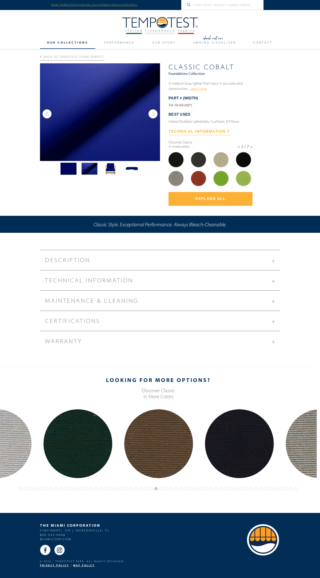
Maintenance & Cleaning (160, 301)
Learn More (198, 88)
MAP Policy (84, 565)
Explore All (211, 199)
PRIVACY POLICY (54, 565)
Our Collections (67, 42)
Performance (119, 42)
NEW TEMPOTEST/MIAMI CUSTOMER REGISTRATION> (94, 4)
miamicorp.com (56, 539)
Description (160, 260)
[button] (47, 113)
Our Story (164, 42)
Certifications (160, 321)
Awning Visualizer (214, 42)
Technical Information (160, 280)
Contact (262, 42)
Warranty (160, 341)
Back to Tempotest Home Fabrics (74, 57)
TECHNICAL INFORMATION (197, 131)
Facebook (45, 550)
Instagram (59, 550)
